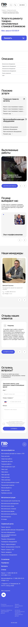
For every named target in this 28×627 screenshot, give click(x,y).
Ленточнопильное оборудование (12, 131)
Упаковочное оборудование (9, 555)
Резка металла (5, 456)
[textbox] (4, 401)
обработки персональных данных (15, 425)
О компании (5, 559)
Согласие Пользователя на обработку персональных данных (19, 613)
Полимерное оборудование (9, 541)
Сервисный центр (7, 524)
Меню (23, 5)
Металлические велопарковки (10, 503)
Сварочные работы (6, 459)
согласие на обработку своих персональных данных (14, 422)
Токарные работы (6, 464)
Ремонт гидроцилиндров (8, 544)
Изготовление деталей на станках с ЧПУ (12, 453)
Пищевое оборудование (8, 539)
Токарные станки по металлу (11, 100)
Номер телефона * (8, 398)
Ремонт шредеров (6, 552)
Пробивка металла (6, 493)
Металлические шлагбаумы (9, 514)
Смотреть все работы (9, 185)
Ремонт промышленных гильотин (10, 547)
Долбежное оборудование (10, 127)
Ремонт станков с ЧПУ (7, 549)
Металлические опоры (7, 506)
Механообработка (6, 487)
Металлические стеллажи (8, 508)
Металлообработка (7, 450)
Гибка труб (4, 469)
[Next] (25, 186)
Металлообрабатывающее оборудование (13, 120)
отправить (14, 428)
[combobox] (5, 402)
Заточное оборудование (8, 532)
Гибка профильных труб (8, 466)
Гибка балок (4, 472)
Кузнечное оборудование (10, 129)
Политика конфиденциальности (7, 605)
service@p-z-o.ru (6, 575)
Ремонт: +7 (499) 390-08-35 (9, 573)
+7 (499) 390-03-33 (9, 291)
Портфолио (5, 563)
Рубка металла (5, 490)
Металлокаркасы (6, 516)
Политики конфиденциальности (17, 423)
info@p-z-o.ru (8, 293)
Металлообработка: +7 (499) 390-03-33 (12, 578)
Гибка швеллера (5, 480)
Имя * (4, 390)
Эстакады (4, 519)
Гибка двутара (5, 474)
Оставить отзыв (8, 351)
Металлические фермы (7, 511)
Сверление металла (7, 461)
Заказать (8, 38)
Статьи (3, 570)
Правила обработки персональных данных (6, 611)
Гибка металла (5, 477)
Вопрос (5, 405)
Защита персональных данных (19, 606)
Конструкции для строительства (10, 501)
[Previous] (20, 186)
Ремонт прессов (5, 527)
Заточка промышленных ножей (10, 482)
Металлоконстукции (8, 497)
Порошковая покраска (7, 485)
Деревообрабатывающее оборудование (12, 529)
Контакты (4, 566)
